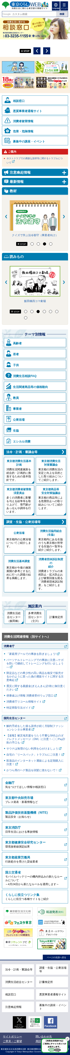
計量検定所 (56, 617)
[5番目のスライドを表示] (50, 311)
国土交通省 (13, 872)
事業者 (17, 408)
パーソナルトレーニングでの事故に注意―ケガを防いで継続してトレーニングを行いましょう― (35, 663)
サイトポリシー (12, 1036)
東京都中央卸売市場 (19, 797)
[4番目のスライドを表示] (50, 243)
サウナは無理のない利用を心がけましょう (32, 748)
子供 (16, 365)
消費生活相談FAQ (25, 376)
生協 (16, 430)
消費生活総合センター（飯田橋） (14, 617)
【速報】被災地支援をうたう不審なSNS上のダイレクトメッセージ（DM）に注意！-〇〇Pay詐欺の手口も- (35, 739)
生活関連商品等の (30, 386)
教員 (16, 397)
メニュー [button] (64, 8)
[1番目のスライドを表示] (32, 243)
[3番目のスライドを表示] (44, 243)
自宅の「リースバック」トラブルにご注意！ (33, 754)
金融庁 (10, 782)
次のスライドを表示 (46, 50)
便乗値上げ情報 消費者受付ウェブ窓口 (29, 695)
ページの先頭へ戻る (56, 957)
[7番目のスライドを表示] (25, 317)
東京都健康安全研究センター (25, 842)
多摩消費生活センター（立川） (35, 617)
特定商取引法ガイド (18, 707)
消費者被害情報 (23, 121)
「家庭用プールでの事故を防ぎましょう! (31, 653)
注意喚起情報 (13, 1006)
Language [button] (55, 8)
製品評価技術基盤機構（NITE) (26, 812)
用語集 (40, 1041)
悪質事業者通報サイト (27, 111)
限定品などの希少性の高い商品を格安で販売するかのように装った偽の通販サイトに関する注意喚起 (35, 676)
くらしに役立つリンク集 (22, 894)
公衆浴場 (19, 419)
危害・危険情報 (23, 131)
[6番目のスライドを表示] (56, 311)
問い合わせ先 (44, 1036)
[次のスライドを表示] (64, 216)
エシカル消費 (22, 441)
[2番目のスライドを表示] (38, 243)
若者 (16, 354)
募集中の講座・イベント (29, 141)
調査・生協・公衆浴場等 (23, 522)
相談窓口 (19, 100)
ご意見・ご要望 (12, 1041)
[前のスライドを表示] (6, 216)
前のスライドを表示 (36, 50)
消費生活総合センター (18, 981)
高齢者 (17, 343)
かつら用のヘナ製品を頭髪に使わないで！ (32, 770)
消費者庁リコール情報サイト (24, 701)
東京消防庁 (13, 827)
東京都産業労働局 (17, 857)
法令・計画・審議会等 (22, 452)
